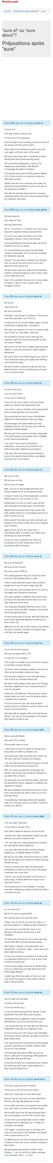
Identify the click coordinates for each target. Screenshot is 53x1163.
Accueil (7, 11)
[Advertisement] (26, 88)
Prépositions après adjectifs (26, 11)
